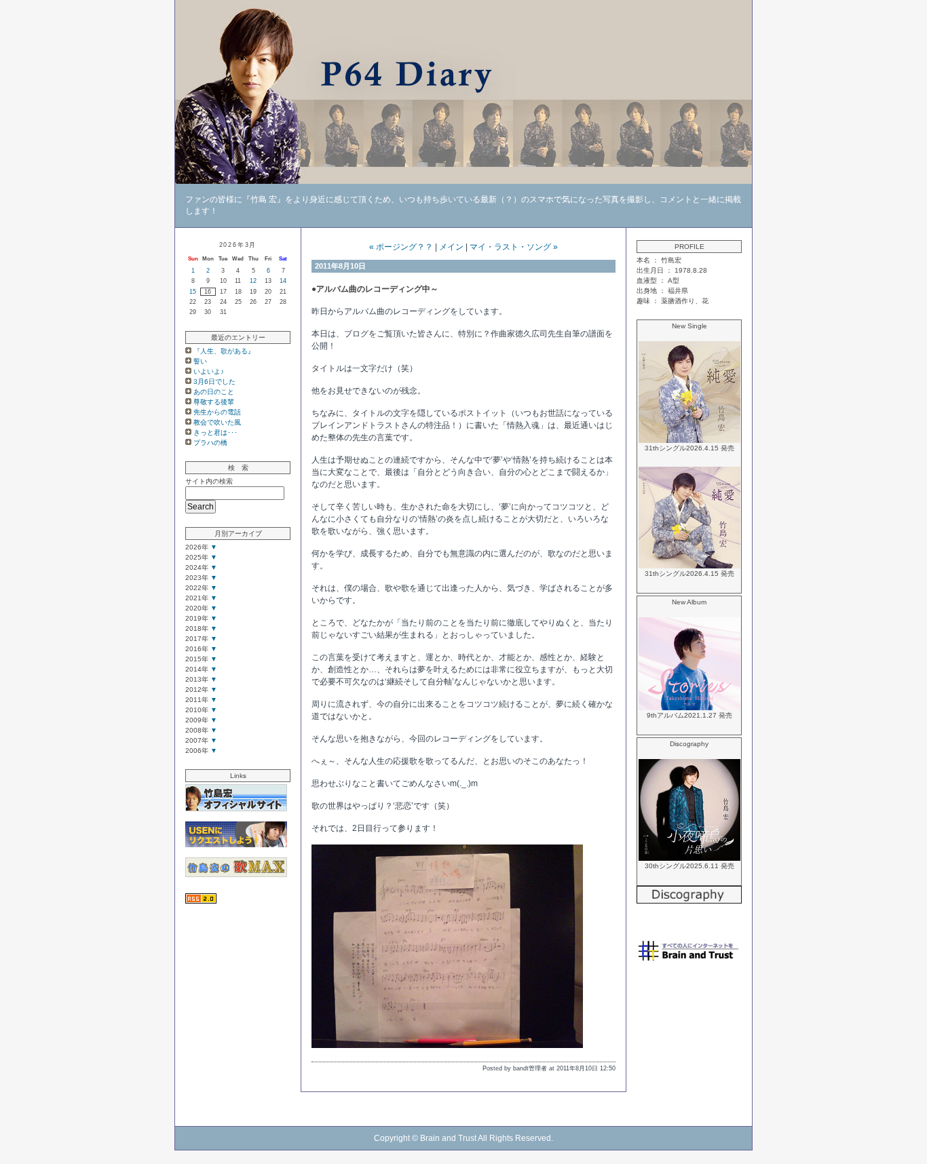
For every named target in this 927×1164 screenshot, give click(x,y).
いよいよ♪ (208, 371)
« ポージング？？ (401, 247)
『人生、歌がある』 (223, 351)
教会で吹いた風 (217, 422)
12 (253, 280)
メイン (451, 247)
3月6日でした (214, 381)
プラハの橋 (210, 442)
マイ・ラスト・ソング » (514, 247)
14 (283, 280)
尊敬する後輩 (213, 402)
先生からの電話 (217, 412)
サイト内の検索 (209, 481)
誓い (200, 361)
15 (192, 291)
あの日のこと (213, 391)
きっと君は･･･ (215, 432)
